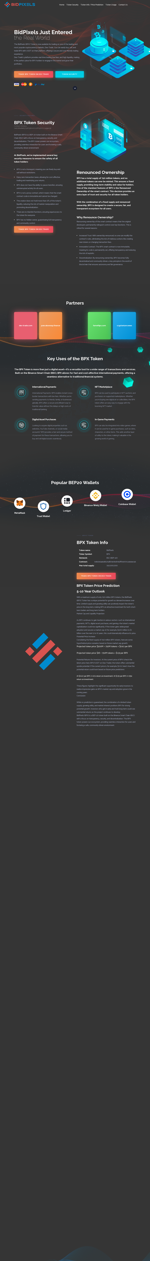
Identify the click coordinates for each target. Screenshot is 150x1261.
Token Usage (111, 4)
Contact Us (123, 4)
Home (61, 4)
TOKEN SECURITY (69, 74)
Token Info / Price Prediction (92, 4)
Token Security (72, 4)
